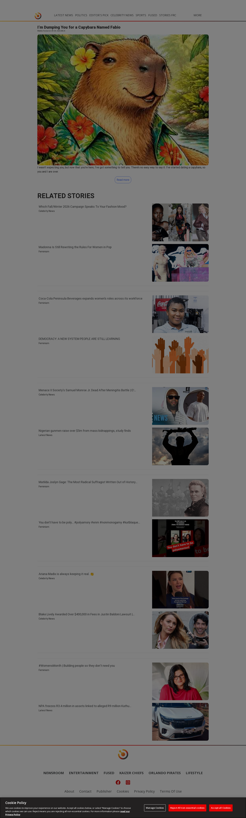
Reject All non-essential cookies (187, 807)
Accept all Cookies (221, 807)
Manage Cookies (155, 807)
